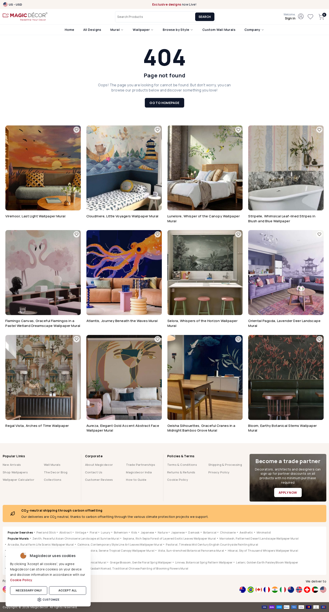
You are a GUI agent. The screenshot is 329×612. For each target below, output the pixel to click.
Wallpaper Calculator (18, 480)
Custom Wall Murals (218, 30)
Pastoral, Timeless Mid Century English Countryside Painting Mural (212, 544)
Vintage (80, 532)
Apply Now (288, 492)
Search (205, 17)
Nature (163, 532)
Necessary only (29, 590)
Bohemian (121, 532)
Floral (93, 532)
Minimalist (264, 532)
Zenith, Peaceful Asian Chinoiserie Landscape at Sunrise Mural (75, 538)
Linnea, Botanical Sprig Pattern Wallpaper (204, 562)
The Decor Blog (56, 472)
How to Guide (136, 480)
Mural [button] (115, 30)
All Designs (92, 30)
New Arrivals (12, 465)
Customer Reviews (99, 480)
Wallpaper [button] (141, 30)
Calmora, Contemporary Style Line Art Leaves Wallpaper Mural (119, 544)
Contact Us (94, 472)
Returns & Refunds (181, 472)
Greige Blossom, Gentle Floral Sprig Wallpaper (141, 562)
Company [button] (252, 30)
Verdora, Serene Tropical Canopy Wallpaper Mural (120, 551)
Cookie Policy (21, 580)
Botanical (210, 532)
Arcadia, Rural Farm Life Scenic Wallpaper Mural (41, 544)
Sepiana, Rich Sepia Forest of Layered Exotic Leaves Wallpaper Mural (169, 538)
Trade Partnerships (140, 465)
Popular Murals (18, 538)
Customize (51, 599)
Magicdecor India (139, 472)
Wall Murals (52, 465)
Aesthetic (246, 532)
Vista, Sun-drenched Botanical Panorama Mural (191, 551)
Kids (134, 532)
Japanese (147, 532)
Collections (52, 480)
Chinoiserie (228, 532)
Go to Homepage (164, 103)
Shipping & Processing (225, 465)
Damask (193, 532)
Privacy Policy (219, 472)
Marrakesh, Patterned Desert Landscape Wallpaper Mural (259, 538)
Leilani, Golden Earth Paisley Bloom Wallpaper (267, 562)
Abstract (65, 532)
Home (69, 30)
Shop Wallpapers (15, 472)
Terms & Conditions (182, 465)
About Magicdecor (99, 465)
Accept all (67, 590)
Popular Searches (20, 532)
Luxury (105, 532)
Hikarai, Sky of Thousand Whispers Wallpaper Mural (263, 551)
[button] (289, 16)
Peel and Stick (46, 532)
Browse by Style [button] (176, 30)
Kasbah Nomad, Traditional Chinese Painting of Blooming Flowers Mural (139, 568)
